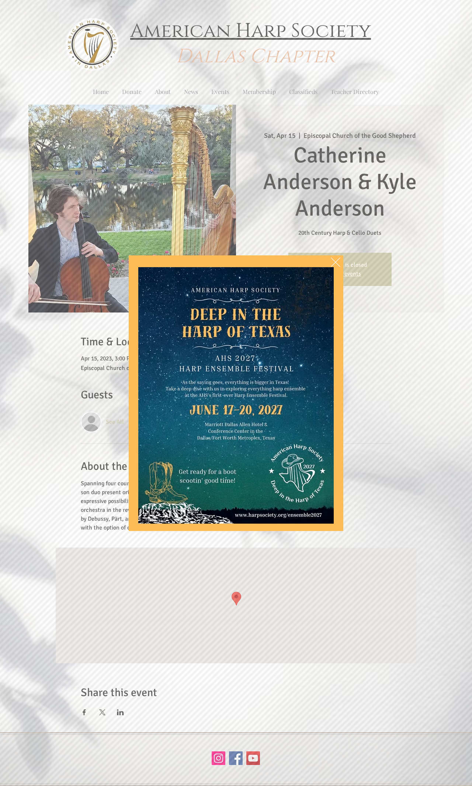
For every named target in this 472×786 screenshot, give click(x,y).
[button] (335, 262)
